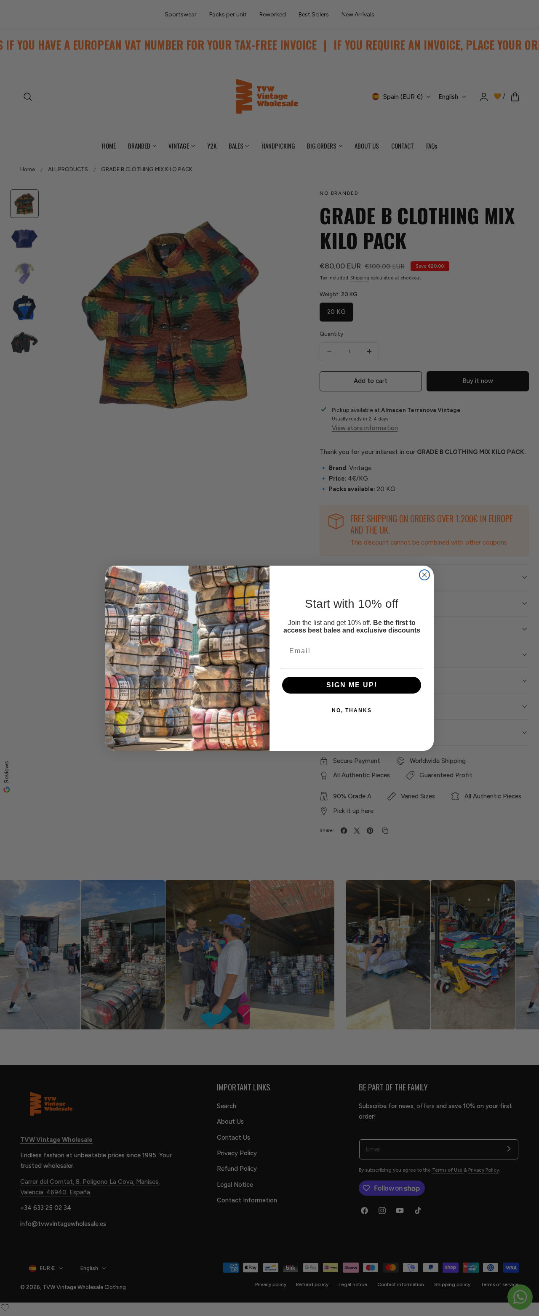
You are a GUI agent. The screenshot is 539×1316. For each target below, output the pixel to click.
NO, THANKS (352, 710)
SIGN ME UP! (351, 685)
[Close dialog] (424, 575)
